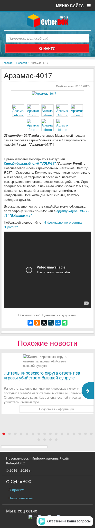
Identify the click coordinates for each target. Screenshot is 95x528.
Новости (21, 63)
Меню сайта (70, 5)
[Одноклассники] (37, 323)
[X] (44, 323)
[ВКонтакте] (30, 323)
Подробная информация (56, 409)
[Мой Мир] (58, 323)
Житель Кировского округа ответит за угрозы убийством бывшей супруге (42, 375)
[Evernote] (64, 323)
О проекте (17, 489)
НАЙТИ (48, 48)
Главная (7, 63)
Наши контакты (21, 497)
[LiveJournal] (51, 323)
